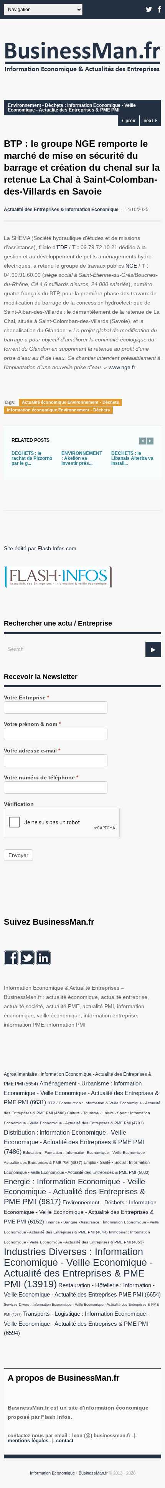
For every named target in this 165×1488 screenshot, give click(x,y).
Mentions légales (28, 1440)
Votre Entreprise (26, 698)
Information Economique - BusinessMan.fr (69, 1473)
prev (129, 120)
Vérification (19, 804)
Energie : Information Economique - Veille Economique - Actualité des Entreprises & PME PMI (74, 1191)
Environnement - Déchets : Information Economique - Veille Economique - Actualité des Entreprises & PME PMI (72, 108)
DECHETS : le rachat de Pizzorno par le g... (32, 458)
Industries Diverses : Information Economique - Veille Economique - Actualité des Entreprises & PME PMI (78, 1267)
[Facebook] (159, 9)
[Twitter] (149, 9)
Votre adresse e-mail (32, 751)
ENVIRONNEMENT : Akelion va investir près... (81, 458)
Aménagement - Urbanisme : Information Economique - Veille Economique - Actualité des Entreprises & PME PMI (81, 1092)
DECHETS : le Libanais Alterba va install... (132, 458)
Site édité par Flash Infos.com (40, 548)
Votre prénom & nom (32, 724)
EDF (62, 247)
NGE (131, 266)
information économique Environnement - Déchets (58, 410)
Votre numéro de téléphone (41, 778)
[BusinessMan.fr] (82, 75)
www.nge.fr (122, 367)
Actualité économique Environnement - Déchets (70, 402)
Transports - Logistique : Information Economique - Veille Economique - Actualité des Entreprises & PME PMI (76, 1323)
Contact (64, 1440)
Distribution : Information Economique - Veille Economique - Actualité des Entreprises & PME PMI (74, 1142)
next (149, 120)
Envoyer (18, 855)
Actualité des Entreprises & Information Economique (61, 209)
